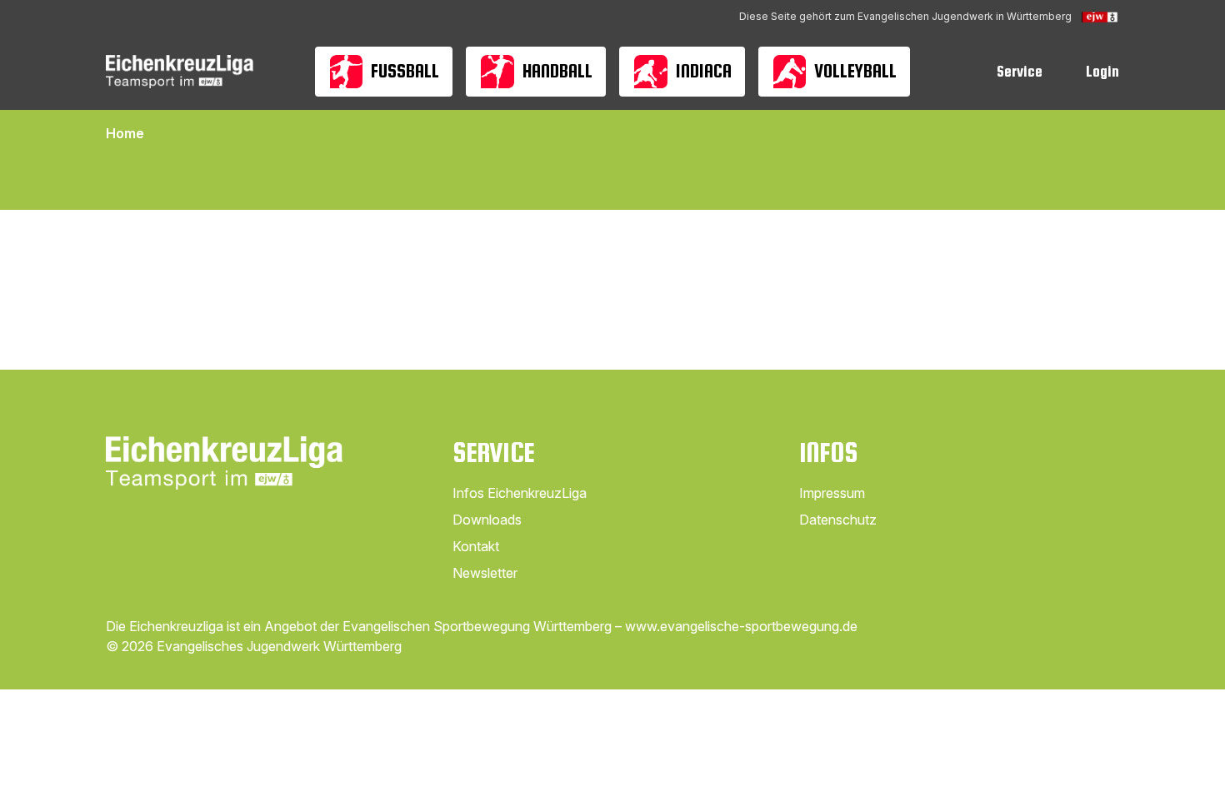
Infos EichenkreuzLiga (519, 493)
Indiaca (704, 71)
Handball (557, 71)
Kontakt (475, 546)
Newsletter (485, 573)
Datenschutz (838, 519)
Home (125, 133)
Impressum (832, 493)
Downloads (487, 519)
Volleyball (855, 71)
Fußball (405, 71)
